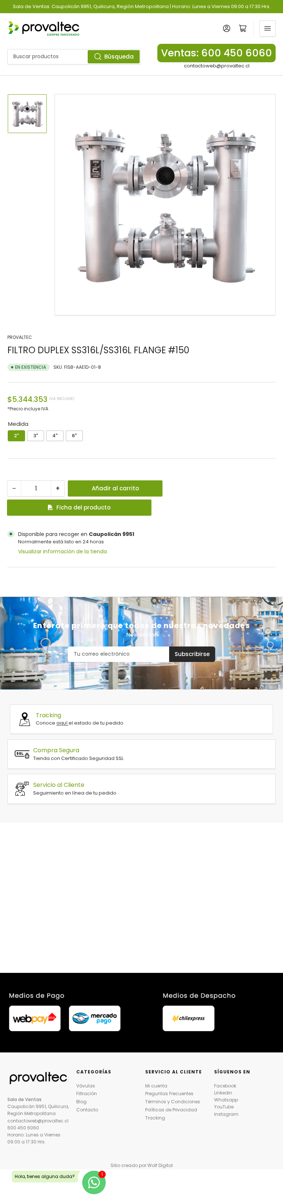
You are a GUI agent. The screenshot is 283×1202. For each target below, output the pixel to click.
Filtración (86, 1093)
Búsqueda (119, 56)
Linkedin (223, 1093)
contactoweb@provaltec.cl (216, 65)
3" (35, 435)
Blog (81, 1101)
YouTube (224, 1107)
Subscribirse (192, 654)
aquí (62, 722)
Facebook (225, 1086)
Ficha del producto (83, 507)
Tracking (155, 1118)
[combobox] (74, 56)
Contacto (87, 1110)
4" (54, 435)
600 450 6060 (23, 1128)
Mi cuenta (156, 1086)
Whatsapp (226, 1100)
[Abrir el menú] (267, 28)
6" (74, 435)
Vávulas (85, 1086)
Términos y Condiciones (172, 1101)
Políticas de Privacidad (171, 1110)
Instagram (226, 1114)
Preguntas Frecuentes (169, 1093)
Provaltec (19, 337)
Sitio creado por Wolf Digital (142, 1165)
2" (16, 435)
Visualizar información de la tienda (62, 551)
